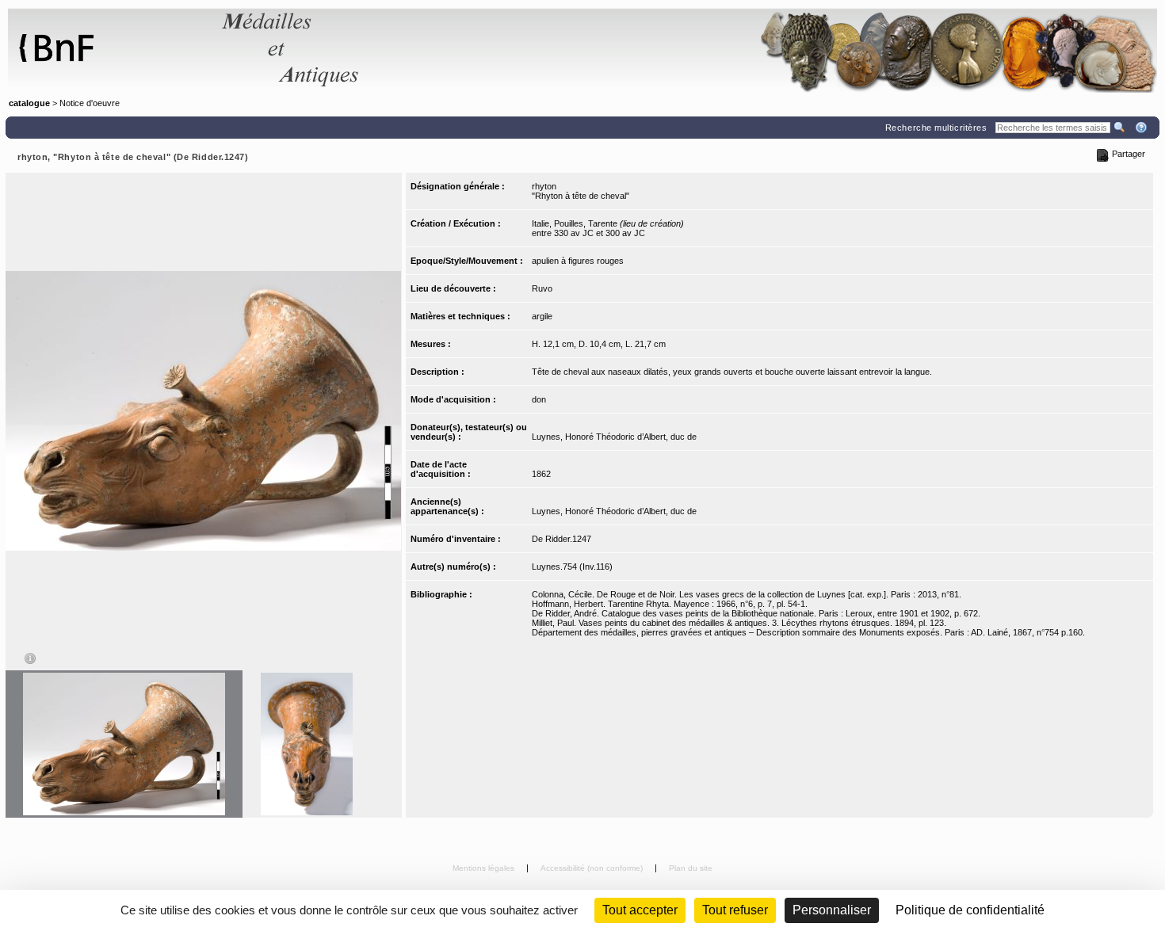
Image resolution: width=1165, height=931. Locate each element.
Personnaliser (832, 910)
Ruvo (542, 288)
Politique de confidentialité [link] (970, 910)
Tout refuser (735, 910)
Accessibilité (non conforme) (592, 868)
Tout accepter (640, 910)
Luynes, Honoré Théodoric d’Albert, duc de (614, 436)
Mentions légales (485, 868)
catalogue (29, 103)
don (539, 399)
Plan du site (690, 868)
